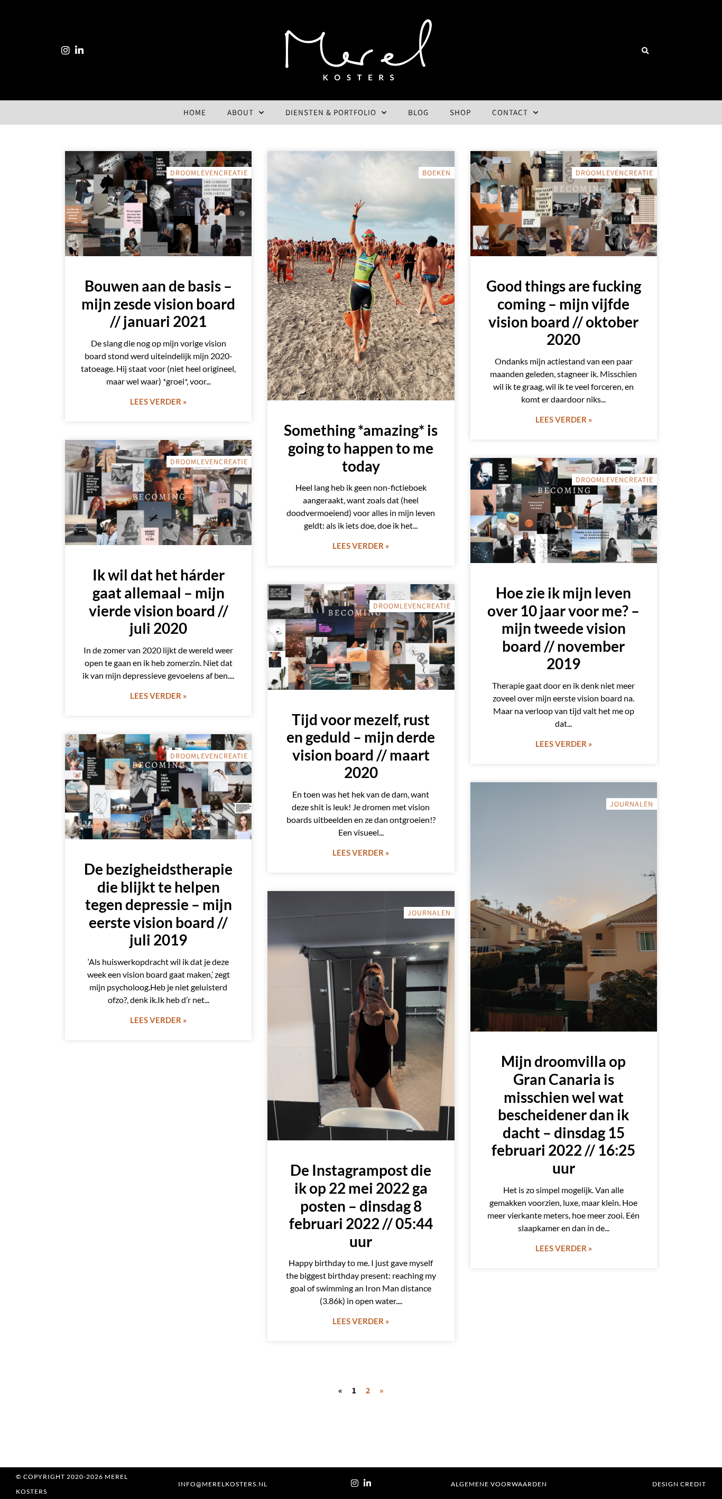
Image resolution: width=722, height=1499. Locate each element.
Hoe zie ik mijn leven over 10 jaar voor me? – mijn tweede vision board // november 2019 (563, 628)
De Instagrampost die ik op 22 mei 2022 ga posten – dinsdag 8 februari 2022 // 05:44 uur (361, 1205)
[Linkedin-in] (79, 50)
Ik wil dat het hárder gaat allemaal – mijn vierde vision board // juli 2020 (158, 601)
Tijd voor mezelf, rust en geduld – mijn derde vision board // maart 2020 (360, 746)
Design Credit (679, 1484)
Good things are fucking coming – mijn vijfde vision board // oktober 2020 (563, 312)
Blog (418, 112)
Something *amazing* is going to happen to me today (361, 447)
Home (194, 112)
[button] (644, 51)
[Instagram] (65, 50)
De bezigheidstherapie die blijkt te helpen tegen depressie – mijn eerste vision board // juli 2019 (158, 904)
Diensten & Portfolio (330, 112)
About (240, 112)
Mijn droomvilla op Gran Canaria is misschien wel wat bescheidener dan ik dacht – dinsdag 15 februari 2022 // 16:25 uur (563, 1114)
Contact (510, 112)
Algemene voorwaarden (499, 1484)
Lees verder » (158, 401)
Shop (460, 112)
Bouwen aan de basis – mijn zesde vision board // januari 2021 (158, 303)
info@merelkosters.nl (222, 1484)
